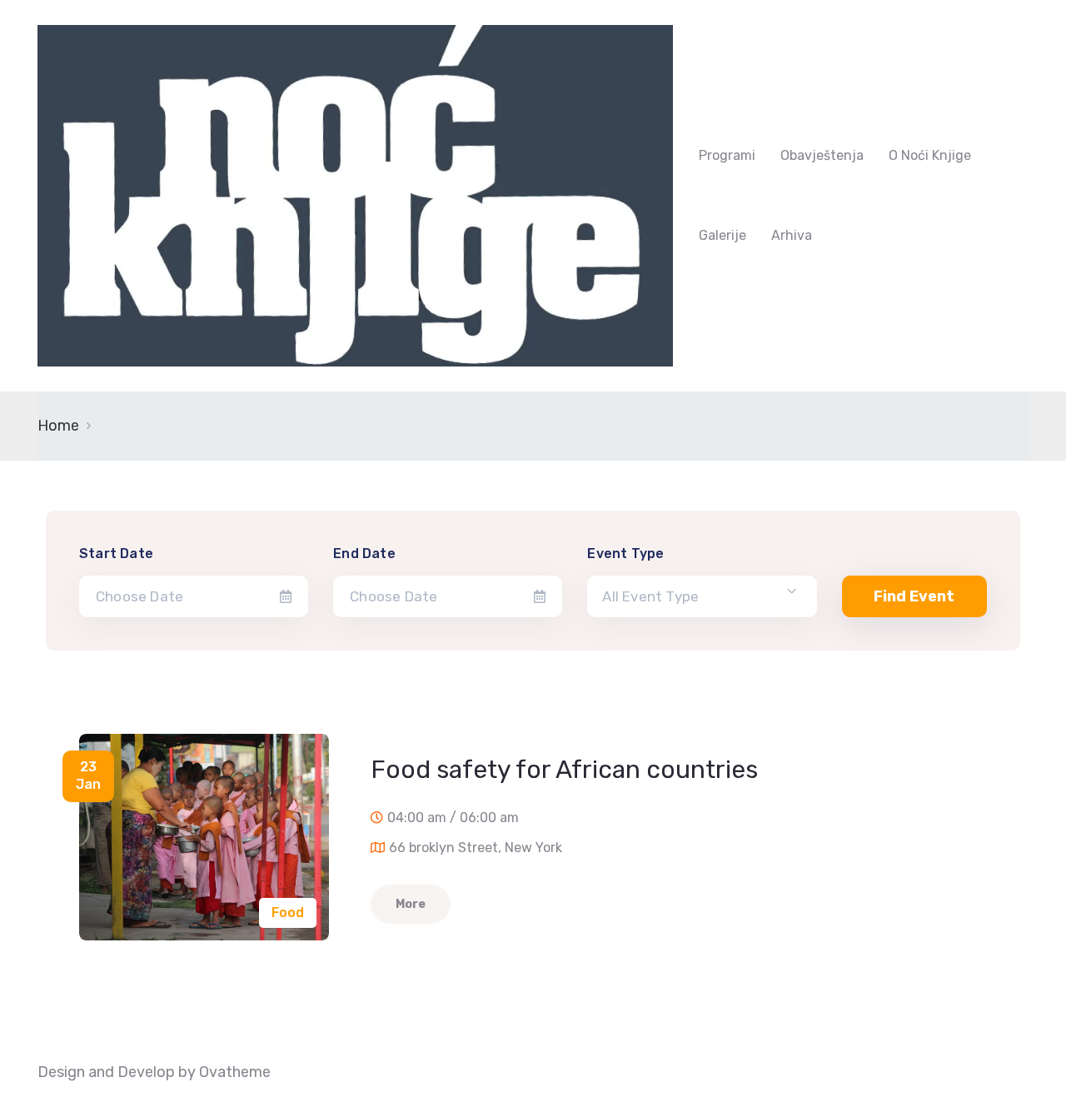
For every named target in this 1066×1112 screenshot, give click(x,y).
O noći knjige (930, 155)
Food (287, 912)
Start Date (116, 553)
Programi (727, 155)
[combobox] (701, 596)
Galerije (722, 235)
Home (58, 425)
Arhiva (791, 235)
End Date (364, 553)
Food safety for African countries (564, 770)
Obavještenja (822, 155)
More (411, 904)
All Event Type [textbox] (650, 596)
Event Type (625, 553)
